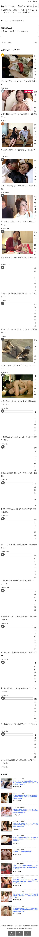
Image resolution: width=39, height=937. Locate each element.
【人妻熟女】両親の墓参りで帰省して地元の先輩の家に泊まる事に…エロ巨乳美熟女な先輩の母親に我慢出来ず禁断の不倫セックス (25, 909)
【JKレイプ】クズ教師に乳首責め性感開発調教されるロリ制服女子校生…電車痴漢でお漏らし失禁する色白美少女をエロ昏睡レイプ (25, 782)
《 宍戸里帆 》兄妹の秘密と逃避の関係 (22, 851)
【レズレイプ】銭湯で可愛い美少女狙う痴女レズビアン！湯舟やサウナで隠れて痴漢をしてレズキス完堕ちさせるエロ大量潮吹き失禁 (25, 811)
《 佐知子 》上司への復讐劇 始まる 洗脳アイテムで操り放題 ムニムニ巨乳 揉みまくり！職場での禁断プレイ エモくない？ (25, 867)
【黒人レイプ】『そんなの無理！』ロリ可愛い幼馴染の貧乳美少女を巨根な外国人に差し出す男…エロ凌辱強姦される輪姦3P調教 (25, 825)
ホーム (3, 20)
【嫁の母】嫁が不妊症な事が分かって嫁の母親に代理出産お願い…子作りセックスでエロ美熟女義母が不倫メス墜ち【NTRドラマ (25, 895)
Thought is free (28, 928)
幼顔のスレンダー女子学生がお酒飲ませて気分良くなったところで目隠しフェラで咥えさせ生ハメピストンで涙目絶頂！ (25, 839)
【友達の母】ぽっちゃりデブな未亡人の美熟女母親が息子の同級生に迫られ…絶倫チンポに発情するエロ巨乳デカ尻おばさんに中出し (25, 881)
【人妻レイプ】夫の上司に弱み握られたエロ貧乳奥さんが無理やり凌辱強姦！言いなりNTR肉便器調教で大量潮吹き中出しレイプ (25, 796)
